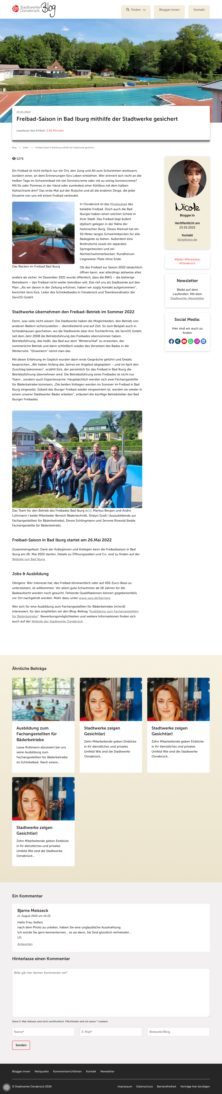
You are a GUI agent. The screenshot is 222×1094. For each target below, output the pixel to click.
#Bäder (179, 259)
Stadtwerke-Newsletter (187, 298)
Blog (14, 147)
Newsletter (107, 1071)
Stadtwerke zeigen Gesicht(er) (102, 731)
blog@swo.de (187, 239)
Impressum (125, 1086)
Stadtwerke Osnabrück (29, 1086)
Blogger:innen (169, 9)
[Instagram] (197, 341)
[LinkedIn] (203, 341)
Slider (26, 147)
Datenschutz (144, 1086)
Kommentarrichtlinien (67, 1071)
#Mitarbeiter (192, 259)
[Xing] (178, 341)
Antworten (25, 944)
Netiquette (42, 1071)
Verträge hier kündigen (195, 1086)
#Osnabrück (187, 263)
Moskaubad (118, 204)
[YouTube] (184, 341)
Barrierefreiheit (166, 1086)
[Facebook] (171, 341)
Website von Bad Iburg (28, 559)
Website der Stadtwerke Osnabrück (57, 621)
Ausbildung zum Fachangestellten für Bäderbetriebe (36, 734)
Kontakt (199, 9)
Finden (136, 9)
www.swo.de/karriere (94, 598)
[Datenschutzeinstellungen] (7, 1087)
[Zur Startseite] (34, 12)
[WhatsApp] (190, 341)
